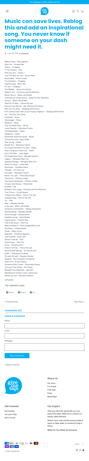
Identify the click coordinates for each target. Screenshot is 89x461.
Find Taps (51, 390)
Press (49, 393)
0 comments (24, 53)
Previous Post (12, 302)
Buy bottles (9, 411)
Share (23, 292)
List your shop (11, 414)
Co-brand (51, 386)
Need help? (52, 396)
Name (7, 321)
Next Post (78, 302)
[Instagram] (77, 450)
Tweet (11, 292)
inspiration (14, 285)
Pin (33, 292)
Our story (51, 383)
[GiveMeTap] (44, 11)
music (21, 285)
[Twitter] (83, 450)
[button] (78, 11)
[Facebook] (80, 450)
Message (8, 341)
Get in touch (10, 417)
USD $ (77, 444)
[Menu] (7, 11)
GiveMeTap (15, 451)
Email (7, 331)
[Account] (73, 11)
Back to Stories (12, 365)
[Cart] (82, 11)
